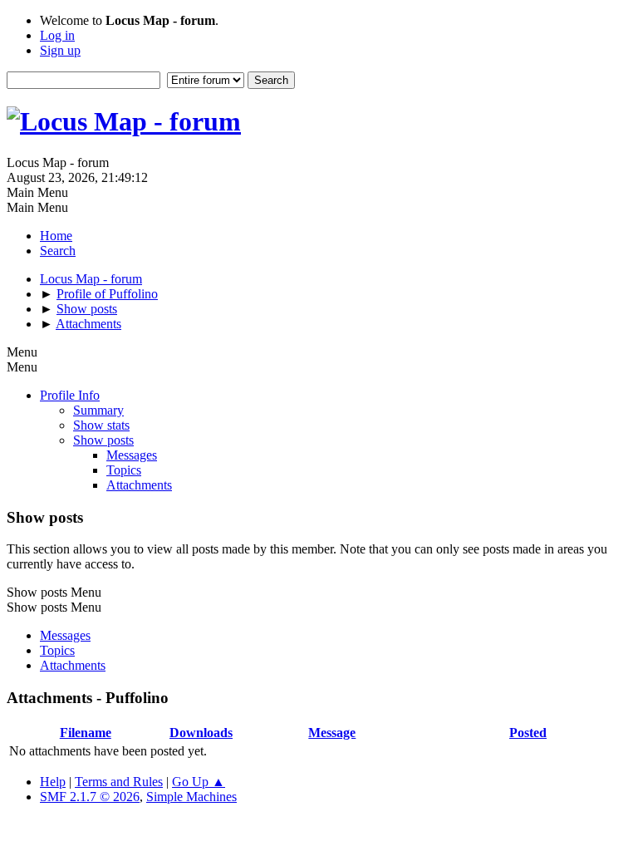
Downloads (201, 733)
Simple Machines (191, 797)
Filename (85, 733)
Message (332, 733)
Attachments (139, 485)
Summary (98, 410)
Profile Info (70, 395)
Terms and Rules (119, 782)
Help (53, 782)
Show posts (103, 440)
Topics (123, 470)
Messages (131, 455)
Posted (528, 733)
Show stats (101, 425)
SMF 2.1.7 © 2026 (90, 797)
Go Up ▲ (198, 782)
